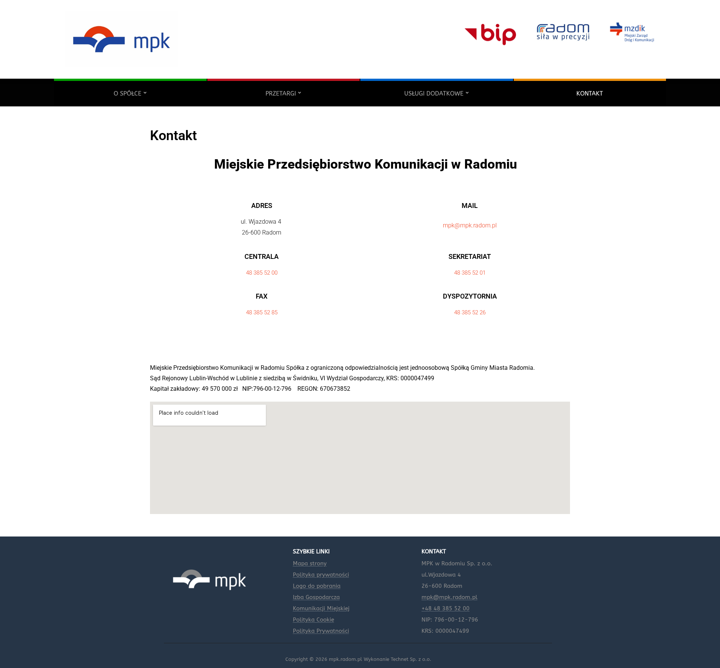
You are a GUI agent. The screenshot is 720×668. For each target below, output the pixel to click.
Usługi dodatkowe (434, 93)
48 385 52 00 (262, 272)
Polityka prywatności (321, 574)
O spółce (127, 93)
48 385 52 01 (470, 272)
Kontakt (589, 93)
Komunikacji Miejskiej (321, 608)
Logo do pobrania (316, 586)
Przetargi (281, 93)
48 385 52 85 (262, 312)
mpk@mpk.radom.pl (470, 225)
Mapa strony (310, 563)
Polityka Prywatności (321, 631)
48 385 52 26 (470, 312)
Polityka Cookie (313, 619)
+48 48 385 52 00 (446, 608)
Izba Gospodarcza (316, 597)
